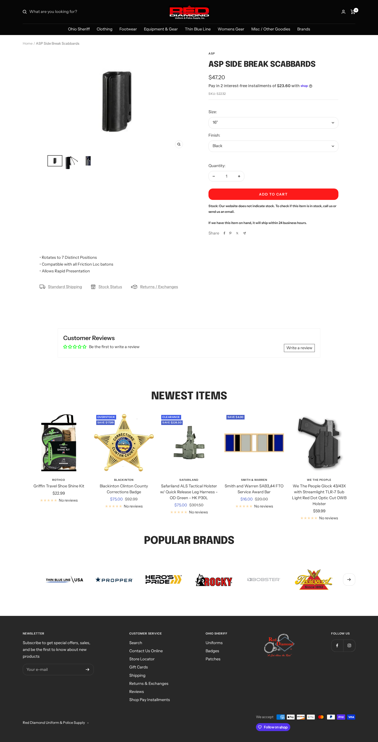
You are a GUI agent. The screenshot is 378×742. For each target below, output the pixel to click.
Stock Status (110, 286)
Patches (213, 659)
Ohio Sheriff (79, 29)
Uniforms (214, 642)
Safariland (188, 479)
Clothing (104, 29)
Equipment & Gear (161, 29)
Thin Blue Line (198, 29)
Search (135, 642)
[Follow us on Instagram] (349, 646)
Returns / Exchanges (159, 286)
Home (28, 43)
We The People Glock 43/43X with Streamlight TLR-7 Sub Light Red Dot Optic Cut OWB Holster (319, 495)
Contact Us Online (146, 651)
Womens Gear (231, 29)
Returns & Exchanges (148, 683)
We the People (319, 479)
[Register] (87, 669)
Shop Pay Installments (149, 699)
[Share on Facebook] (224, 233)
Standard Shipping (65, 286)
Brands (303, 29)
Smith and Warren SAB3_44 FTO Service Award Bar (254, 489)
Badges (212, 651)
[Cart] (353, 12)
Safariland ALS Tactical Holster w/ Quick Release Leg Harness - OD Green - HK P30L (189, 492)
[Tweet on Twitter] (237, 233)
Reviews (136, 691)
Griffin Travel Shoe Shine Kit (58, 486)
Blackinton (124, 479)
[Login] (343, 12)
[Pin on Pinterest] (230, 233)
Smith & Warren (254, 479)
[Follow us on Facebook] (337, 646)
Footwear (128, 29)
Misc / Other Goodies (270, 29)
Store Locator (142, 659)
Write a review (299, 347)
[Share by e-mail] (244, 233)
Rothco (58, 479)
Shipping (137, 675)
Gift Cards (138, 667)
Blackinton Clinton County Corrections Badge (124, 489)
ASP (211, 53)
